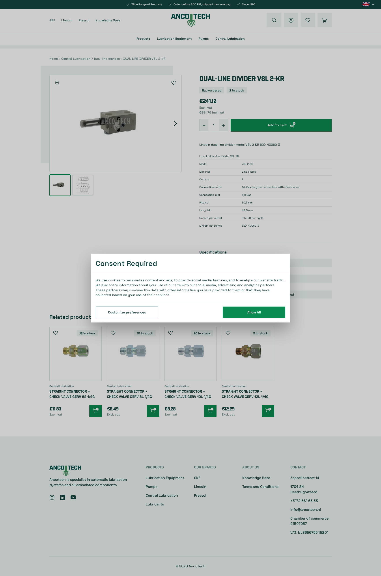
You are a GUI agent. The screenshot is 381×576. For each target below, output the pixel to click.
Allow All (254, 312)
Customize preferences (127, 312)
